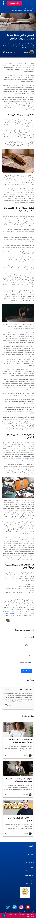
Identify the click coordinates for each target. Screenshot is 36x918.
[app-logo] (3, 3)
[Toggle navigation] (33, 3)
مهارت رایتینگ (27, 9)
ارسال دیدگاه (26, 671)
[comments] (7, 621)
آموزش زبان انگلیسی (28, 884)
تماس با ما (30, 854)
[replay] (6, 705)
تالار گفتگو (30, 880)
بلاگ (33, 9)
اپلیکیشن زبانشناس (9, 613)
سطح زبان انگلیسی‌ (22, 458)
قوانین (31, 867)
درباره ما (31, 851)
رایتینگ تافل (11, 85)
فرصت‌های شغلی (29, 871)
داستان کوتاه (15, 512)
